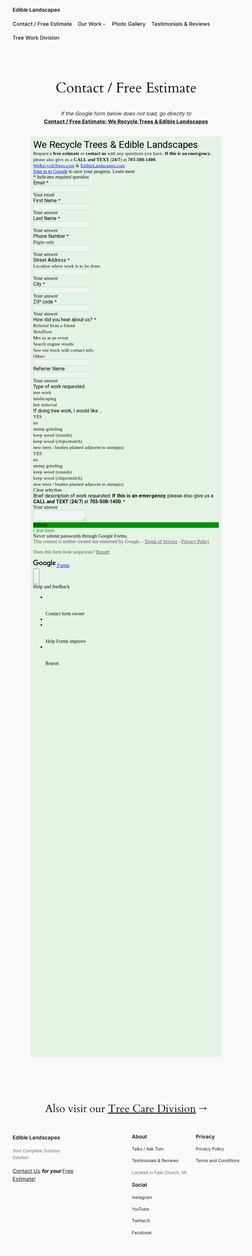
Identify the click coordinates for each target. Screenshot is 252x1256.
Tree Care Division (152, 1108)
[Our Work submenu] (104, 23)
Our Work (89, 24)
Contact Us (26, 1171)
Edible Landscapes (36, 10)
